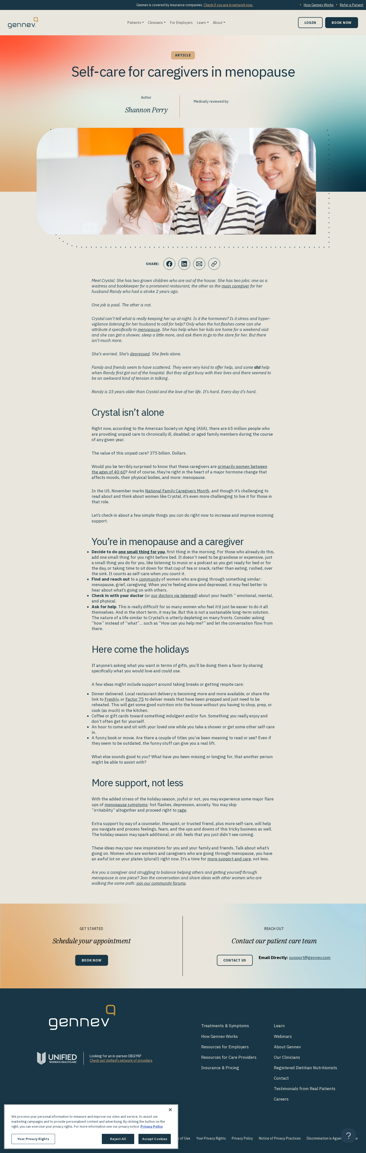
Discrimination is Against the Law (332, 1138)
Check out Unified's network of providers (121, 1060)
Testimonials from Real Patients (304, 1088)
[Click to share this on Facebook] (169, 264)
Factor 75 (134, 699)
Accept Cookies (154, 1139)
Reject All (118, 1139)
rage (182, 810)
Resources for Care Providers (228, 1057)
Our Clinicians (287, 1057)
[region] (91, 1126)
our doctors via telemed (173, 595)
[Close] (170, 1109)
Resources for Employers (225, 1047)
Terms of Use (180, 1138)
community (149, 579)
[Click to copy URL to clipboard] (214, 264)
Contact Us (234, 960)
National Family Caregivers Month (177, 491)
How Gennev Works (319, 5)
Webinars (283, 1036)
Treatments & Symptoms (225, 1025)
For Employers (181, 22)
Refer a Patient (352, 5)
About (218, 22)
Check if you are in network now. (228, 5)
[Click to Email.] (199, 264)
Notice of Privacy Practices (280, 1138)
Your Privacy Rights (211, 1138)
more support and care (229, 859)
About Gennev (287, 1047)
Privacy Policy (242, 1138)
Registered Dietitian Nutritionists (305, 1067)
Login (310, 22)
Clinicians (155, 22)
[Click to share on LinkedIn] (184, 264)
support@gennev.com (310, 957)
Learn (201, 22)
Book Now (342, 22)
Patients (134, 22)
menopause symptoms (126, 804)
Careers (281, 1099)
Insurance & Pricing (220, 1067)
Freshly (112, 699)
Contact (281, 1078)
